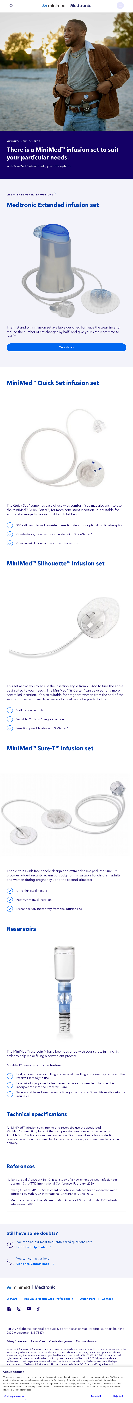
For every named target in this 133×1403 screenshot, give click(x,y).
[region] (66, 1385)
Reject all (118, 1396)
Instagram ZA (19, 1308)
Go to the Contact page (32, 1264)
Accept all (96, 1396)
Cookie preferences (86, 1341)
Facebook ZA (9, 1308)
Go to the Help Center (31, 1247)
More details (66, 347)
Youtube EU (28, 1308)
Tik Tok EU (38, 1308)
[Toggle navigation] (120, 5)
